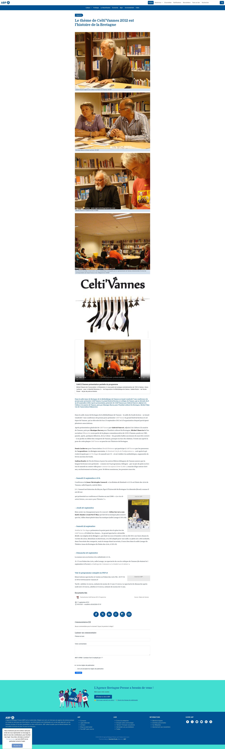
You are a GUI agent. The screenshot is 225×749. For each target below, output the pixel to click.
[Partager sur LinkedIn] (109, 614)
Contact (82, 725)
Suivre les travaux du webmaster (128, 700)
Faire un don (196, 2)
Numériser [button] (158, 2)
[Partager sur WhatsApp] (115, 614)
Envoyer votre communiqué (124, 723)
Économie (115, 8)
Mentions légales (157, 721)
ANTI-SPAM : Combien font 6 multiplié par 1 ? (89, 658)
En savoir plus (10, 739)
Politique (96, 8)
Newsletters (187, 2)
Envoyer (78, 673)
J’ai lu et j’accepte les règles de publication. (90, 669)
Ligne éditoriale (85, 723)
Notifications (177, 2)
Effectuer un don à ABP (103, 697)
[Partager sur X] (102, 614)
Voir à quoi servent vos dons (105, 700)
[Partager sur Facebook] (96, 614)
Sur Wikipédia (156, 725)
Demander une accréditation (125, 727)
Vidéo (137, 8)
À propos (83, 721)
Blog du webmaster (86, 727)
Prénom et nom (79, 636)
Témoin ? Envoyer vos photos (125, 725)
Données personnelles (159, 723)
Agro (121, 8)
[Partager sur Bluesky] (122, 614)
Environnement (129, 8)
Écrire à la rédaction (122, 721)
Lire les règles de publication (85, 665)
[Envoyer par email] (129, 614)
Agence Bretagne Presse (109, 737)
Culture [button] (88, 8)
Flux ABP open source (87, 729)
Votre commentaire (81, 644)
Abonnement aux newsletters (161, 727)
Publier (151, 2)
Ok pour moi (17, 745)
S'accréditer (168, 2)
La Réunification (105, 8)
